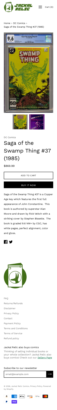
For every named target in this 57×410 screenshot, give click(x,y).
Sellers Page (45, 357)
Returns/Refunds (13, 303)
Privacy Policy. (36, 386)
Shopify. (10, 389)
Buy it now (28, 185)
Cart (49, 7)
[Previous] (11, 73)
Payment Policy (12, 323)
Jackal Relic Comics (20, 386)
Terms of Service (13, 333)
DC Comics (19, 23)
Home (7, 23)
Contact (8, 318)
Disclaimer (10, 308)
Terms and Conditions (16, 328)
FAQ (6, 298)
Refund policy (11, 338)
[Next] (46, 73)
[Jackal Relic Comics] (18, 7)
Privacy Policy (11, 313)
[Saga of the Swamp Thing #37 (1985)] (20, 121)
